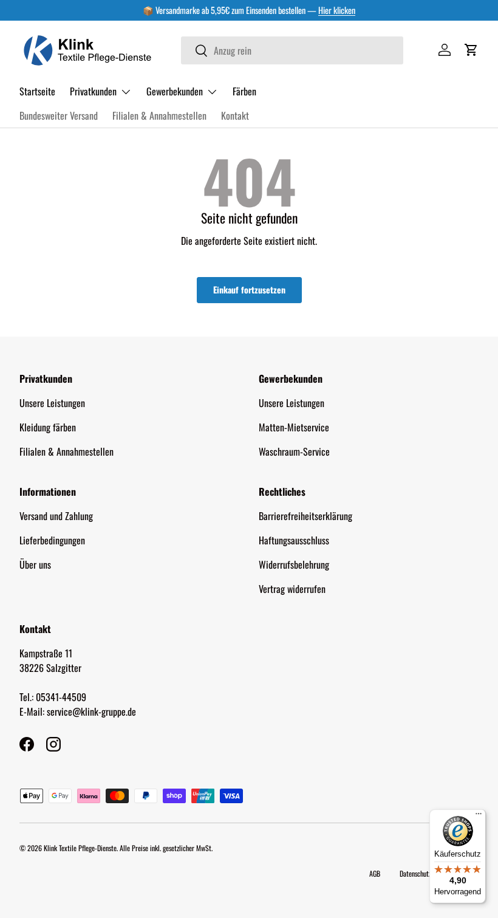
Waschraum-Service (294, 451)
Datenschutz (415, 873)
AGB (374, 873)
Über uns (35, 564)
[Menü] (478, 816)
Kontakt (235, 115)
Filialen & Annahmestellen (159, 115)
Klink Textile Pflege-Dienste (80, 848)
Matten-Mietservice (294, 427)
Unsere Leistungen (52, 403)
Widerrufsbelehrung (294, 564)
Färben (244, 91)
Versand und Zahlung (56, 516)
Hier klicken (336, 10)
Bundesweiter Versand (58, 115)
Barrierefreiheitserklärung (305, 516)
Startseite (37, 91)
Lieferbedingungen (52, 540)
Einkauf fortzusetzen (249, 289)
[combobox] (292, 50)
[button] (471, 49)
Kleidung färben (47, 427)
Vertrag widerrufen (292, 588)
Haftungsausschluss (294, 540)
